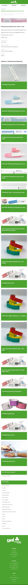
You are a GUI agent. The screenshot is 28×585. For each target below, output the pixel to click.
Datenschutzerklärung (14, 577)
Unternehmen (14, 579)
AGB (14, 575)
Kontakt (14, 581)
